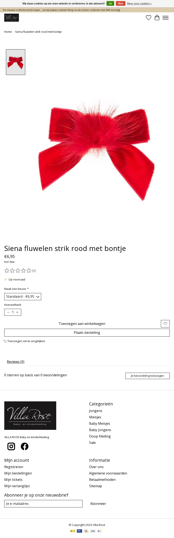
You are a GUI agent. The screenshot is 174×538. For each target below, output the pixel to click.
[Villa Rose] (11, 18)
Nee (120, 3)
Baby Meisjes (99, 423)
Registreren (13, 466)
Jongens (95, 410)
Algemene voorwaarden (108, 473)
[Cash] (86, 531)
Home (8, 32)
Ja (110, 3)
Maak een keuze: (16, 289)
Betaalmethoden (102, 479)
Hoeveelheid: (12, 305)
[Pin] (79, 531)
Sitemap (95, 486)
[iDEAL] (72, 531)
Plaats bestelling (87, 332)
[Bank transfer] (93, 531)
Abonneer (98, 503)
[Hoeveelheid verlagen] (8, 312)
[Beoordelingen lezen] (18, 270)
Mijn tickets (13, 479)
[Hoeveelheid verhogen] (17, 312)
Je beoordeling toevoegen (147, 376)
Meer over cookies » (139, 3)
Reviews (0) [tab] (15, 361)
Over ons (96, 466)
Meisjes (95, 417)
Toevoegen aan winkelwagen (82, 323)
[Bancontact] (99, 531)
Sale (92, 442)
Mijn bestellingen (18, 473)
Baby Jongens (100, 430)
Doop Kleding (100, 436)
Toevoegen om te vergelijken (26, 341)
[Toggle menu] (165, 17)
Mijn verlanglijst (17, 486)
